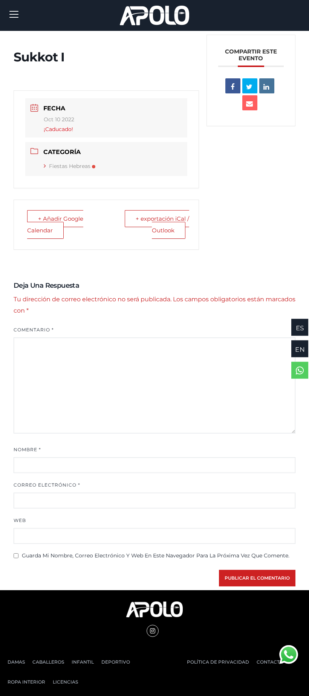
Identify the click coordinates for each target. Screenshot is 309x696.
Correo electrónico (47, 485)
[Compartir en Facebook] (232, 85)
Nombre (27, 449)
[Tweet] (249, 85)
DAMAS (16, 662)
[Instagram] (153, 631)
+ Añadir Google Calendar (55, 224)
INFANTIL (83, 662)
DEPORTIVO (115, 662)
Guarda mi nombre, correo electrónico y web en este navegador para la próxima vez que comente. (155, 555)
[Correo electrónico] (249, 102)
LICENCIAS (65, 682)
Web (20, 520)
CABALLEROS (48, 662)
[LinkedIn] (266, 85)
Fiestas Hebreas (69, 166)
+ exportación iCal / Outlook (162, 224)
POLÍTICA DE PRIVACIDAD (218, 662)
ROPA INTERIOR (26, 682)
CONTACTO (270, 662)
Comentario (34, 330)
